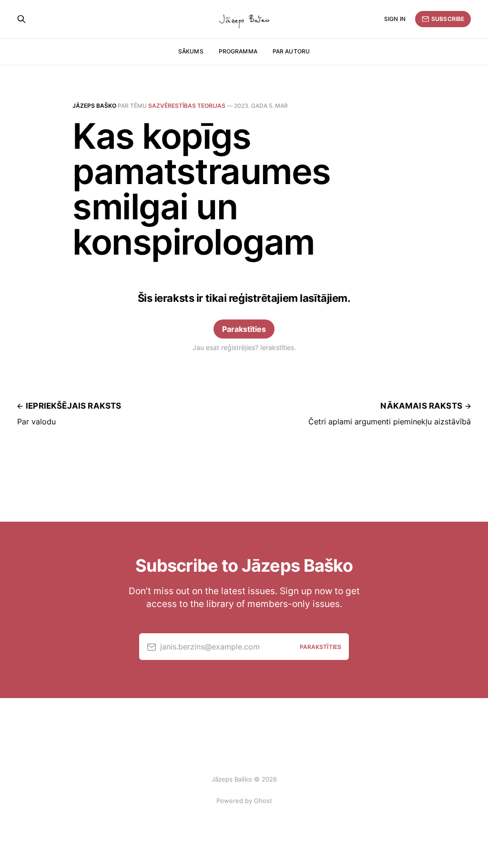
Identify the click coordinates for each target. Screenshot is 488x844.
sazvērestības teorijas (186, 105)
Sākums (190, 51)
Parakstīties (244, 329)
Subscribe (447, 18)
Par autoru (291, 51)
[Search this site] (21, 19)
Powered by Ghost (244, 800)
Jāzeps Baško (94, 105)
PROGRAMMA (238, 51)
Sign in (395, 18)
